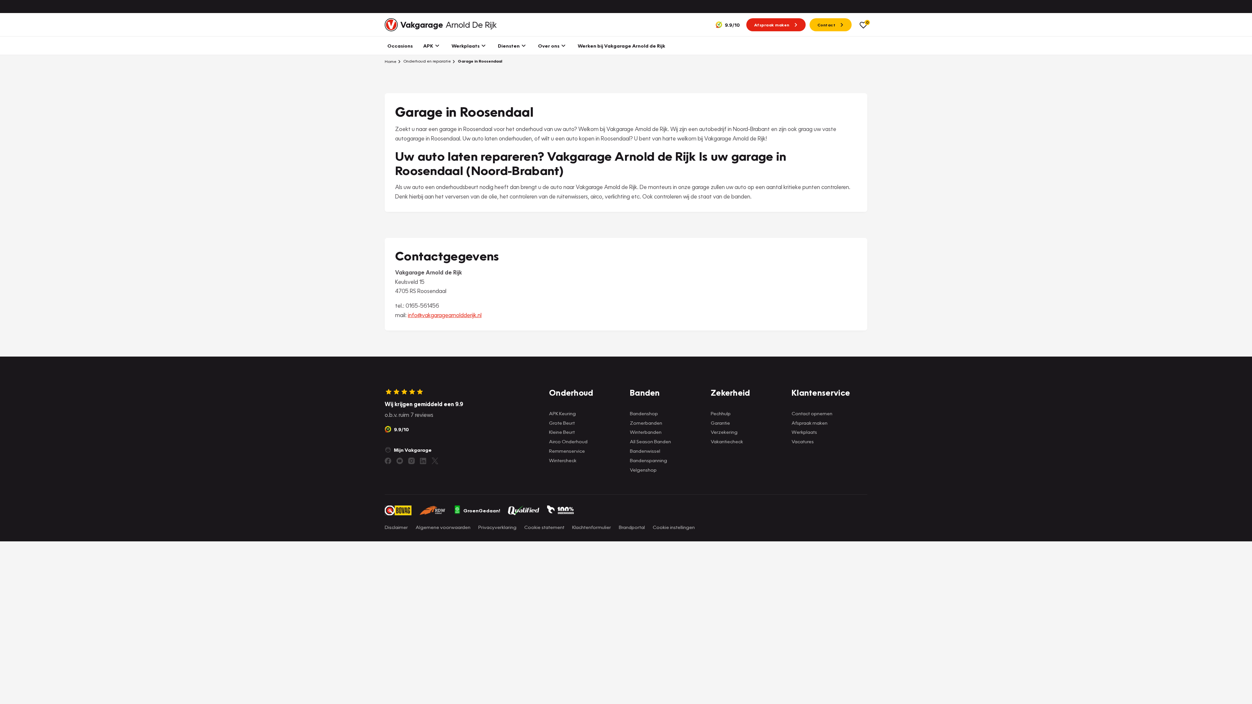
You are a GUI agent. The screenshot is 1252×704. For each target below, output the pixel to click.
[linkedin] (423, 461)
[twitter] (435, 461)
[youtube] (399, 461)
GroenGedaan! (481, 510)
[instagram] (411, 461)
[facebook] (388, 461)
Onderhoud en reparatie (426, 61)
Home (390, 61)
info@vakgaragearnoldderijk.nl (445, 315)
